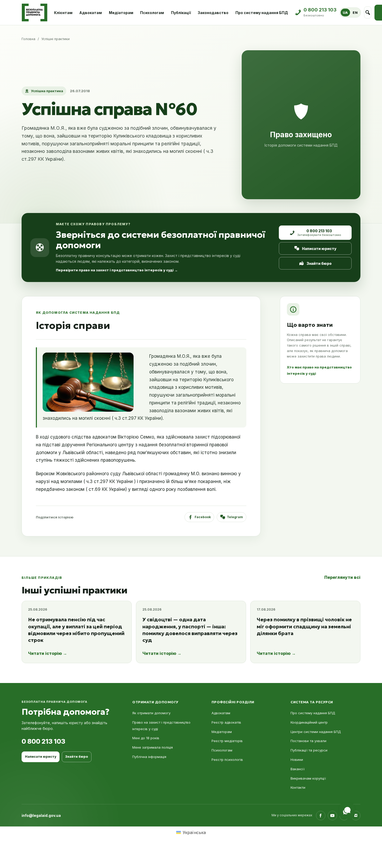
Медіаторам (121, 12)
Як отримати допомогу (151, 713)
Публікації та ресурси (309, 750)
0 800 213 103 (43, 741)
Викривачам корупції (308, 778)
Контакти (298, 787)
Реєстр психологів (227, 759)
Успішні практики (55, 39)
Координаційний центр (309, 722)
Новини (297, 759)
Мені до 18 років (145, 738)
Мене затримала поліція (152, 747)
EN (355, 12)
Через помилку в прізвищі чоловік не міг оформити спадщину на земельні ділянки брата (304, 626)
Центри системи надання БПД (316, 732)
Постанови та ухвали (308, 741)
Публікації (181, 12)
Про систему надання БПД (261, 12)
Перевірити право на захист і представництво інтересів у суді (117, 270)
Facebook (203, 517)
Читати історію (47, 653)
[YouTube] (332, 815)
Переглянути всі (342, 577)
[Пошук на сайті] (368, 12)
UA (345, 12)
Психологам (152, 12)
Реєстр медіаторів (227, 741)
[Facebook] (320, 815)
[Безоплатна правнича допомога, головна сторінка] (34, 12)
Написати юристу (319, 248)
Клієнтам (63, 12)
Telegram (235, 517)
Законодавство (213, 12)
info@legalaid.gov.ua (41, 815)
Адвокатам (90, 12)
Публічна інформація (149, 757)
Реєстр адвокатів (226, 722)
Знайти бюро (319, 263)
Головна (28, 39)
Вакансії (298, 769)
